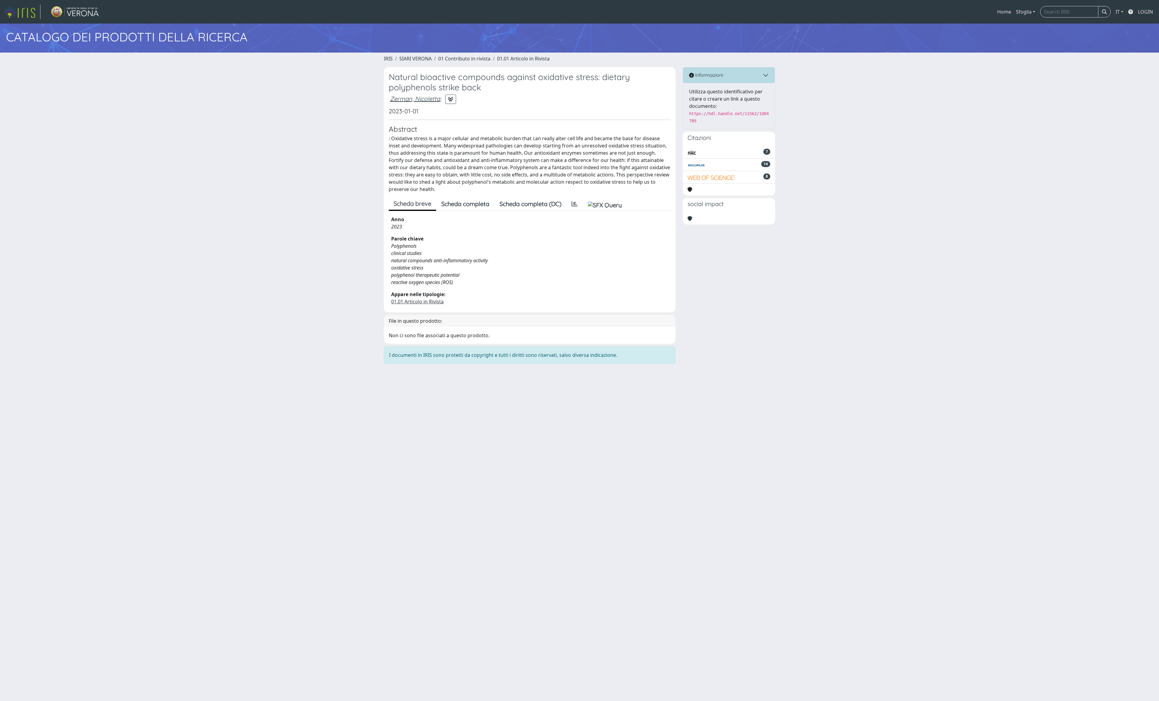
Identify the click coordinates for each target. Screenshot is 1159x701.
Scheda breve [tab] (412, 203)
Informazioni (708, 75)
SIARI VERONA (415, 58)
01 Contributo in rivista (464, 58)
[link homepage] (22, 12)
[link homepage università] (75, 12)
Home (1004, 11)
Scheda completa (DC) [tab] (530, 204)
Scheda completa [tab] (465, 204)
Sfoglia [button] (1024, 11)
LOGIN (1145, 11)
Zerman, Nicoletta (415, 98)
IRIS (388, 58)
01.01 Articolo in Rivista (523, 58)
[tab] (575, 204)
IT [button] (1118, 11)
